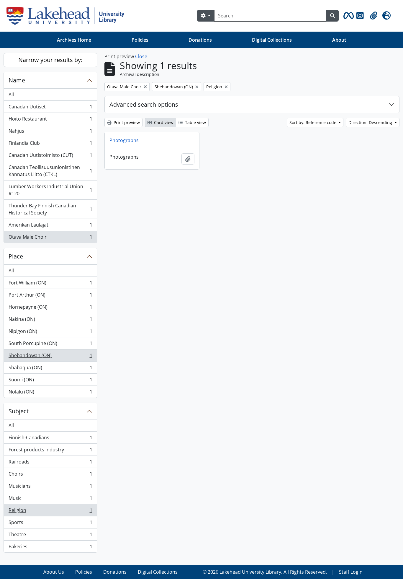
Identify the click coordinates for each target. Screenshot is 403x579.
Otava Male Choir (50, 238)
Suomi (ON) (50, 381)
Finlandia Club (50, 144)
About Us (53, 572)
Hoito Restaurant (50, 120)
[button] (347, 15)
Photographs (124, 140)
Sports (50, 523)
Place (16, 256)
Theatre (50, 536)
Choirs (50, 475)
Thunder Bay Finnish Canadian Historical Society (50, 209)
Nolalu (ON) (50, 393)
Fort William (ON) (50, 284)
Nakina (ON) (50, 320)
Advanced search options (143, 104)
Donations (200, 40)
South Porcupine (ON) (50, 344)
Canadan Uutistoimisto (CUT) (50, 156)
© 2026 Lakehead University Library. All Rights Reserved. (265, 572)
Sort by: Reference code (313, 122)
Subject (19, 411)
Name (17, 80)
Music (50, 499)
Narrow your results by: (50, 60)
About (339, 40)
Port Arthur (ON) (50, 296)
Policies (140, 40)
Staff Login (351, 572)
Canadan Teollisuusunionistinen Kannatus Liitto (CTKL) (50, 171)
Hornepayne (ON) (50, 308)
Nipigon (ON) (50, 332)
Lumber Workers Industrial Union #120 (50, 190)
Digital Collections (272, 40)
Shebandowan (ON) (50, 357)
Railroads (50, 463)
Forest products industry (50, 451)
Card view (163, 122)
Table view (195, 122)
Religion (50, 511)
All (11, 94)
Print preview (126, 122)
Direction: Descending (370, 122)
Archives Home (74, 40)
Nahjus (50, 132)
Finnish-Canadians (50, 439)
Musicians (50, 487)
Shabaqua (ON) (50, 369)
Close (141, 56)
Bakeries (50, 547)
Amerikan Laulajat (50, 226)
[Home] (67, 15)
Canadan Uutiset (50, 108)
